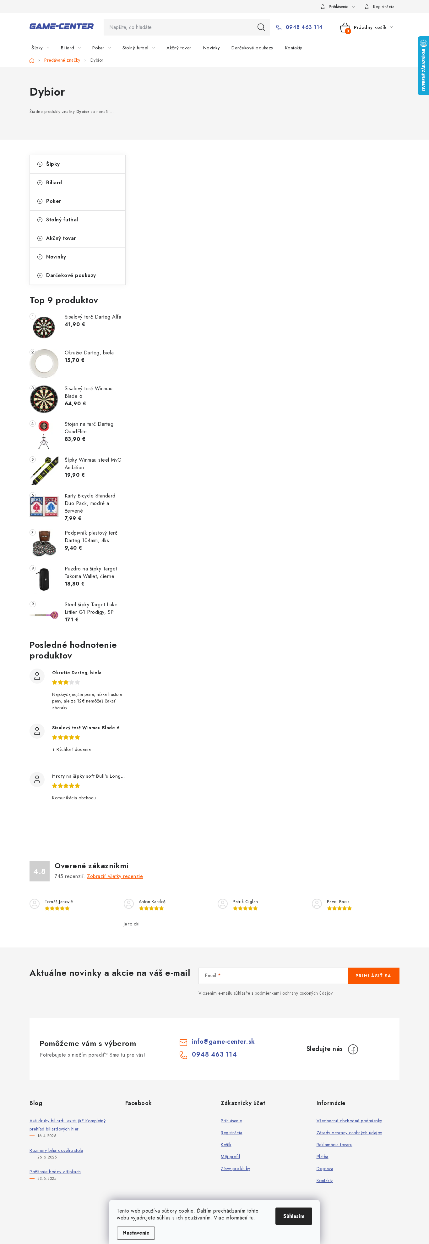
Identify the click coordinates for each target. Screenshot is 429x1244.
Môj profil (230, 1156)
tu (251, 1217)
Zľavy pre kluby (235, 1168)
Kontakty (325, 1180)
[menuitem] (44, 48)
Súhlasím (293, 1216)
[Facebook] (353, 1049)
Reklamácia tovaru (335, 1144)
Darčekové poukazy (71, 275)
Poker (53, 201)
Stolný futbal (62, 219)
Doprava (325, 1168)
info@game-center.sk (223, 1041)
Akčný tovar (61, 238)
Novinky (56, 256)
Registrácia (384, 6)
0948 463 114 (303, 27)
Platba (323, 1156)
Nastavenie (135, 1232)
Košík (226, 1144)
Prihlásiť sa (374, 976)
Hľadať (261, 27)
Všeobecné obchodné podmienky (349, 1121)
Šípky (53, 164)
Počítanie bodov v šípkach (55, 1172)
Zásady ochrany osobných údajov (349, 1133)
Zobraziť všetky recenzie (115, 876)
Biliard (54, 182)
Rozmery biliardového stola (56, 1150)
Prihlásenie (231, 1121)
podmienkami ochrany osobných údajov (294, 993)
